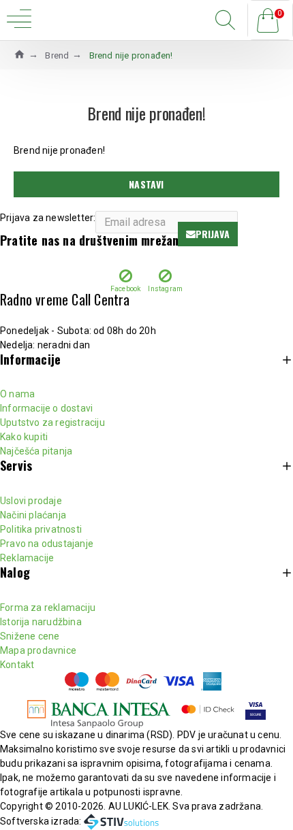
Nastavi (146, 184)
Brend (57, 55)
